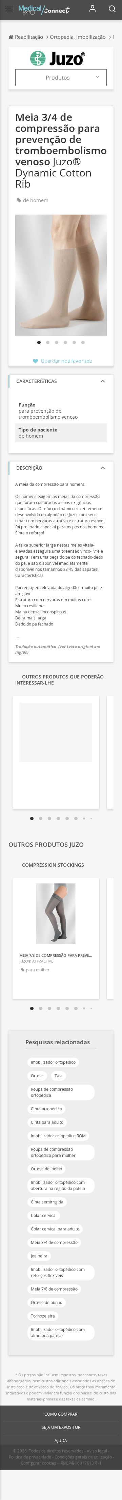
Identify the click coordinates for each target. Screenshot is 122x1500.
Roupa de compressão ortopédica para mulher (53, 1152)
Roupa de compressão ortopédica (52, 1092)
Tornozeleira (43, 1316)
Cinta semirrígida (47, 1202)
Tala (59, 1076)
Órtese (37, 1076)
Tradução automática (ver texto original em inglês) (57, 649)
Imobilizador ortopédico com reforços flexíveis (58, 1272)
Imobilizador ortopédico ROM (58, 1136)
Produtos (58, 77)
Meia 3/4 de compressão (54, 1242)
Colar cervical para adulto (55, 1229)
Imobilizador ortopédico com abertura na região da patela (58, 1185)
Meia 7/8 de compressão (54, 1289)
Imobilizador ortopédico (53, 1062)
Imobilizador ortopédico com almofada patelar (58, 1332)
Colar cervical (44, 1215)
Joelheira (39, 1256)
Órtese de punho (46, 1302)
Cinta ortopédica (46, 1109)
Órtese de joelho (46, 1169)
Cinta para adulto (47, 1122)
